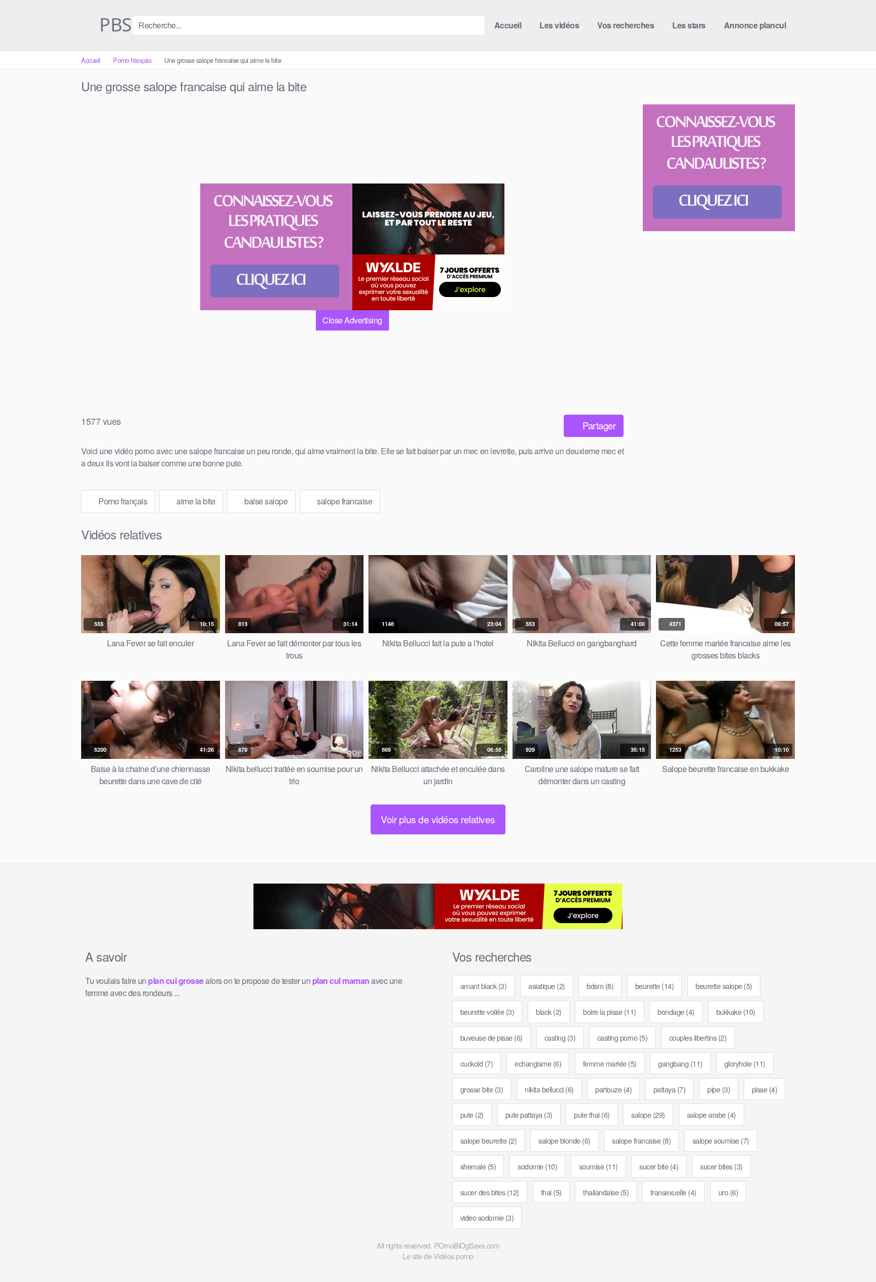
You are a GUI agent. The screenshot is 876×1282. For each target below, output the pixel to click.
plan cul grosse (176, 980)
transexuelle (673, 1192)
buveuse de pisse (491, 1037)
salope (648, 1114)
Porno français (132, 60)
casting (560, 1037)
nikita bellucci (549, 1089)
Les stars (689, 25)
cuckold (476, 1063)
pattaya (669, 1089)
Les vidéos (559, 25)
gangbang (680, 1063)
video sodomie (487, 1217)
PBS (113, 25)
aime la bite (195, 501)
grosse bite (481, 1089)
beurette (654, 985)
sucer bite (658, 1166)
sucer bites (721, 1166)
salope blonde (564, 1140)
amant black (483, 985)
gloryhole (744, 1063)
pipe (718, 1089)
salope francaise (344, 501)
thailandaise (606, 1192)
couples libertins (698, 1037)
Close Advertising (352, 320)
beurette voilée (487, 1011)
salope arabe (711, 1114)
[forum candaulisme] (276, 247)
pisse (765, 1089)
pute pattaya (529, 1114)
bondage (676, 1011)
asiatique (546, 985)
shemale (478, 1166)
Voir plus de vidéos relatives (438, 819)
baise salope (265, 501)
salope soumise (720, 1140)
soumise (598, 1166)
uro (728, 1192)
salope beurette (488, 1140)
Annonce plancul (755, 25)
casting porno (622, 1037)
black (549, 1011)
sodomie (537, 1166)
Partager (598, 425)
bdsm (600, 985)
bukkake (735, 1011)
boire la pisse (609, 1011)
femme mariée (610, 1063)
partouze (613, 1089)
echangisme (538, 1063)
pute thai (592, 1114)
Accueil (508, 25)
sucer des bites (489, 1192)
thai (551, 1192)
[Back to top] (850, 1249)
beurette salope (724, 985)
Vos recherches (625, 25)
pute (472, 1114)
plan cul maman (341, 980)
